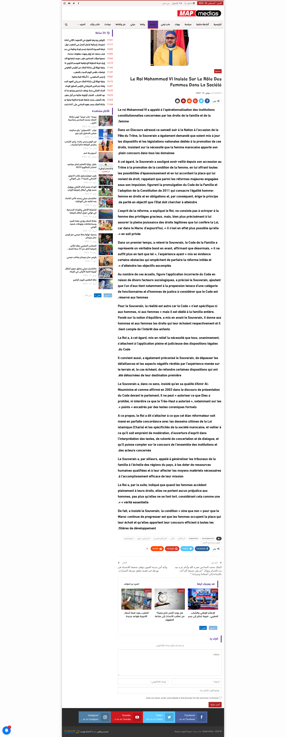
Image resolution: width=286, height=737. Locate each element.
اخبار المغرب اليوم (143, 538)
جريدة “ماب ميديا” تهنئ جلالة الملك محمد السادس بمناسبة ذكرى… (82, 120)
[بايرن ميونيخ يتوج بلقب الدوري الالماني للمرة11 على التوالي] (106, 179)
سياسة (188, 24)
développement (208, 538)
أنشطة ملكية (202, 24)
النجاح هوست (85, 731)
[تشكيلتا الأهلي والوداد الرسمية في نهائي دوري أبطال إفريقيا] (106, 214)
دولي (132, 24)
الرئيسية (217, 24)
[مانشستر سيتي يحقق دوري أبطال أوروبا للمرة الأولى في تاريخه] (106, 272)
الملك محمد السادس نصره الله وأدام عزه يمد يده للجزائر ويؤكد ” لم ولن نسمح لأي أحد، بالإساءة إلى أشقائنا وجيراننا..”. (198, 571)
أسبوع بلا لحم (90, 153)
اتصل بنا (188, 3)
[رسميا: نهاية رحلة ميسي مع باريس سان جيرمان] (106, 238)
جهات (177, 24)
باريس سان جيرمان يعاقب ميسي (81, 257)
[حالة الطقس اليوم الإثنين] (106, 284)
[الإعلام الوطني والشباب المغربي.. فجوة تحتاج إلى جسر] (203, 599)
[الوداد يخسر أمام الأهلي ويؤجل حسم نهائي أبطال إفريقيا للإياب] (106, 191)
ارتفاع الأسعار (128, 538)
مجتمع (153, 24)
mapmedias (193, 538)
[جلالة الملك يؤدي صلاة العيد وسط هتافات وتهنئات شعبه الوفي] (106, 225)
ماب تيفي (165, 24)
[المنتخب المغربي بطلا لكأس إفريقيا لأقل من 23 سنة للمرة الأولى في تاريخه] (106, 250)
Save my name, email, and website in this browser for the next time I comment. (182, 697)
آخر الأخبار (181, 538)
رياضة (142, 24)
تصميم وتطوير (102, 731)
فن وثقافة (120, 24)
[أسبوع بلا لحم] (106, 157)
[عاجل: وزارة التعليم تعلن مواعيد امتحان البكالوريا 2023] (106, 168)
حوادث (107, 24)
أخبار (172, 538)
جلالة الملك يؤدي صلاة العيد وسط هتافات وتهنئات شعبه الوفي (83, 224)
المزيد (82, 24)
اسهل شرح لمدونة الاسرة (211, 543)
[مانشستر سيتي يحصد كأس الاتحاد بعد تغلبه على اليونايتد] (106, 202)
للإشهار (175, 3)
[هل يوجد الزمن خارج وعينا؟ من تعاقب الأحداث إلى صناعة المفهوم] (170, 599)
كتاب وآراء (95, 24)
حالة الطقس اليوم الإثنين (84, 280)
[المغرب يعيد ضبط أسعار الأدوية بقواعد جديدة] (136, 599)
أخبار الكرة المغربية (160, 538)
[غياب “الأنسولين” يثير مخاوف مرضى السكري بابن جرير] (106, 134)
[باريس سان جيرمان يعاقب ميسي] (106, 261)
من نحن (165, 3)
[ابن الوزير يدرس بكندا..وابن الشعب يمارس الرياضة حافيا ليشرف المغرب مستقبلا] (106, 145)
